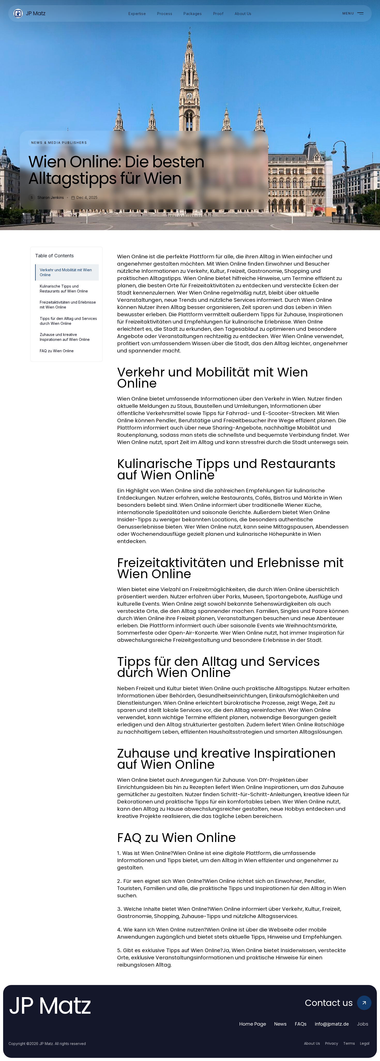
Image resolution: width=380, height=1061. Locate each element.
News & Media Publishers (59, 143)
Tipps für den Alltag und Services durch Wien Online (68, 321)
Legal (364, 1043)
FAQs (301, 1024)
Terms (349, 1043)
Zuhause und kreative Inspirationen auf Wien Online (65, 337)
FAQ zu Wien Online (57, 351)
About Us (312, 1043)
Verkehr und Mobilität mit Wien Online (66, 272)
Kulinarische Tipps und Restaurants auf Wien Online (64, 288)
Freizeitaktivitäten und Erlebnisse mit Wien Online (68, 304)
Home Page (252, 1024)
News (280, 1024)
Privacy (331, 1043)
